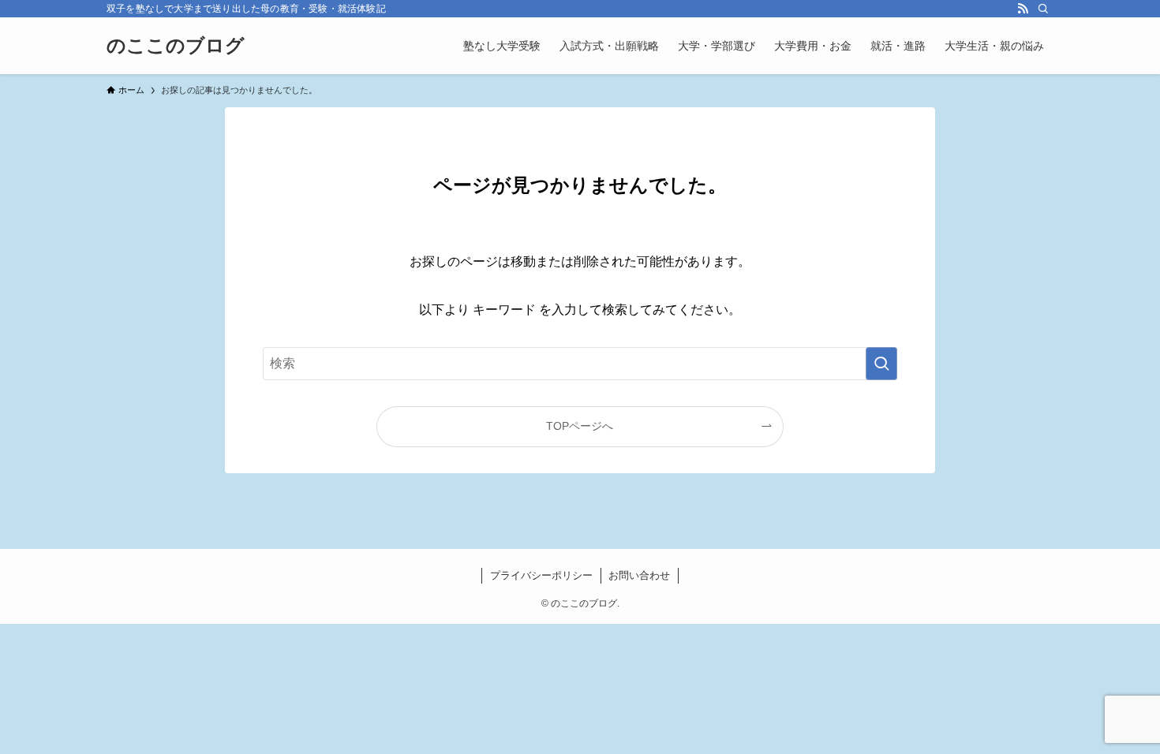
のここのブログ (176, 45)
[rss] (1022, 8)
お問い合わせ (639, 575)
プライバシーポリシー (541, 575)
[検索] (1043, 8)
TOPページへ (579, 426)
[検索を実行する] (881, 363)
